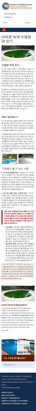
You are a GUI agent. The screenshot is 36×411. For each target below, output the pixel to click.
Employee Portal (8, 395)
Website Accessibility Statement (15, 401)
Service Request (10, 14)
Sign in (24, 403)
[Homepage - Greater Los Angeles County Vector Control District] (18, 6)
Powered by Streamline (11, 403)
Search (28, 22)
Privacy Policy (7, 392)
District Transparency (11, 398)
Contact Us (8, 17)
